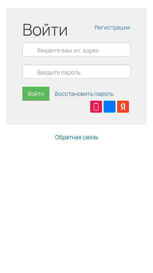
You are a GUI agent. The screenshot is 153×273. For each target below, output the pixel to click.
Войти (36, 93)
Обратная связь (76, 137)
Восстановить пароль (84, 93)
